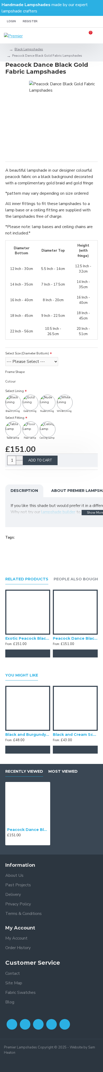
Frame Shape (15, 372)
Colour (10, 381)
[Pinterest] (64, 1024)
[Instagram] (38, 1024)
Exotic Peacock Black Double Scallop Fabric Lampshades (27, 638)
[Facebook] (12, 1024)
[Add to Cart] (17, 653)
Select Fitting (14, 418)
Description (24, 490)
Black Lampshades (29, 49)
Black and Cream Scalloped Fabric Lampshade (75, 734)
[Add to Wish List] (27, 653)
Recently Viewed (24, 771)
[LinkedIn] (51, 1024)
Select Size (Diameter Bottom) (27, 353)
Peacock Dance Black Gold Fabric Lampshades (27, 829)
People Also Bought (77, 579)
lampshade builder (58, 512)
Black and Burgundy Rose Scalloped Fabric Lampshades (27, 734)
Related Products (26, 579)
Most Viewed (63, 771)
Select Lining (14, 391)
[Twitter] (25, 1024)
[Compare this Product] (38, 653)
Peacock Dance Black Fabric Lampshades (75, 638)
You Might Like (21, 675)
